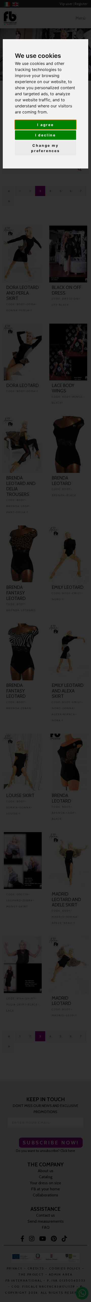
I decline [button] (45, 135)
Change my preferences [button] (45, 148)
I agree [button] (45, 125)
